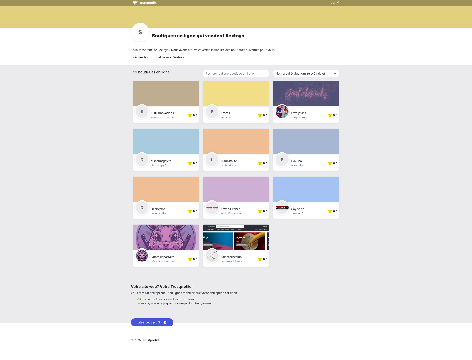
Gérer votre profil (149, 322)
